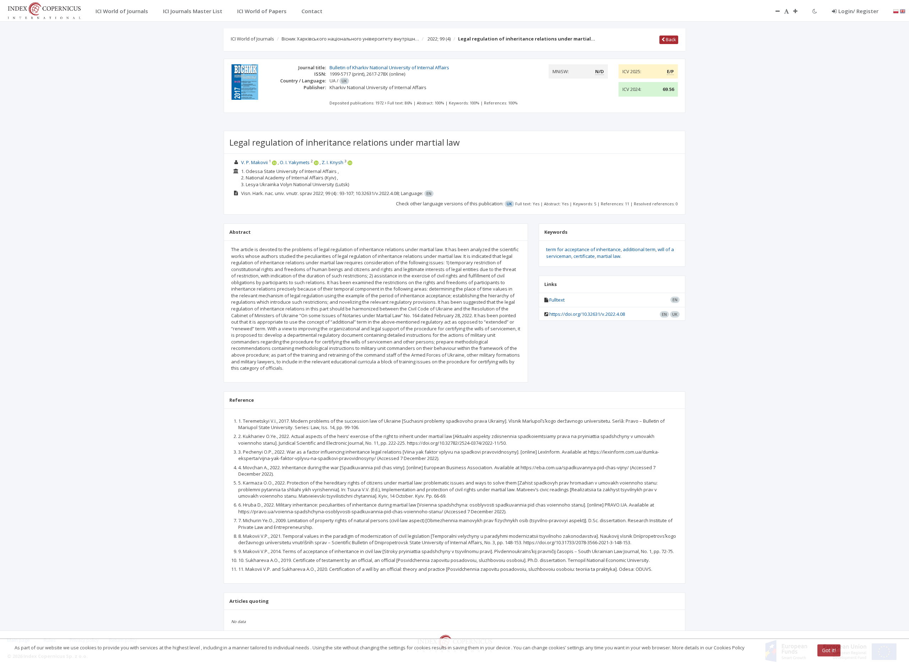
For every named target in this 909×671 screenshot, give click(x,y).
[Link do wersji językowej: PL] (896, 10)
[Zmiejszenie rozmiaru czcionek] (774, 11)
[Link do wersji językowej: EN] (902, 10)
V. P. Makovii (254, 162)
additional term (639, 249)
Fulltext (557, 300)
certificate (584, 256)
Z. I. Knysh (332, 162)
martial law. (609, 256)
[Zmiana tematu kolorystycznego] (814, 11)
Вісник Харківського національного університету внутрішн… (350, 39)
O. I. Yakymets (295, 162)
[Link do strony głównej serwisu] (44, 10)
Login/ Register (858, 11)
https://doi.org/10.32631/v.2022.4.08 (587, 314)
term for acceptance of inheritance (583, 249)
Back (670, 39)
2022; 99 (439, 39)
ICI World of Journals (252, 39)
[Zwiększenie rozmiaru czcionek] (799, 11)
